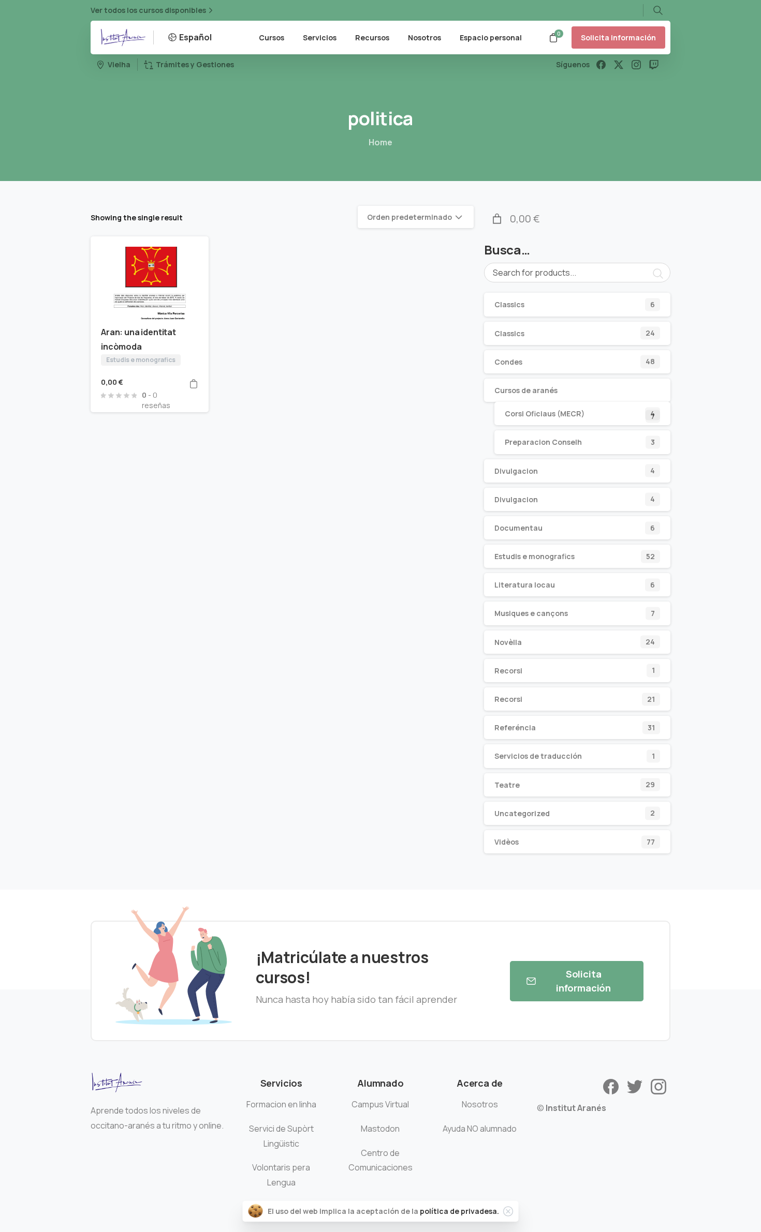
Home (380, 142)
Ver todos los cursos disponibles (148, 10)
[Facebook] (601, 64)
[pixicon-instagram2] (658, 1085)
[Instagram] (636, 64)
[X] (618, 64)
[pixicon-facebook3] (611, 1085)
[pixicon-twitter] (635, 1085)
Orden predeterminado (409, 217)
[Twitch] (654, 64)
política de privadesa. (459, 1211)
